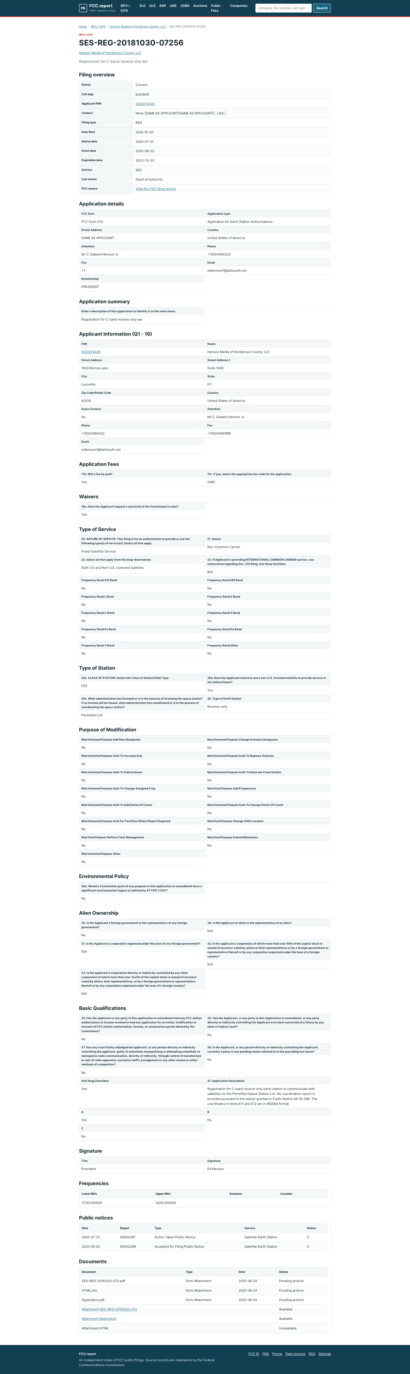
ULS (152, 6)
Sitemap (325, 1354)
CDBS (184, 6)
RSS (312, 1354)
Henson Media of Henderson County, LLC (137, 26)
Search (322, 8)
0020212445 (145, 104)
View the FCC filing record (156, 189)
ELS (142, 6)
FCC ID (253, 1354)
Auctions (200, 6)
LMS (173, 6)
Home (83, 26)
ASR (162, 6)
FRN (265, 1354)
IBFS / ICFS (125, 8)
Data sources (295, 1354)
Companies (238, 6)
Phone (277, 1354)
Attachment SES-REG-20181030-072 (109, 1309)
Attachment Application (99, 1319)
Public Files (216, 8)
